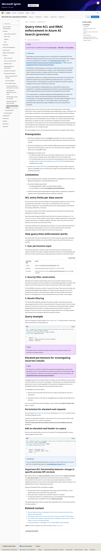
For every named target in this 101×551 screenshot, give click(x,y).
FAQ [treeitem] (5, 42)
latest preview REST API (38, 166)
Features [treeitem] (6, 39)
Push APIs (60, 161)
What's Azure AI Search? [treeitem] (10, 34)
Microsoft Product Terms (58, 61)
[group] (50, 447)
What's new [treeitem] (7, 36)
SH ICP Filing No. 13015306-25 (9, 549)
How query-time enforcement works (90, 32)
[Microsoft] (3, 13)
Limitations (86, 26)
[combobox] (10, 23)
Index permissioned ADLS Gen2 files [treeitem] (11, 102)
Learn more (59, 525)
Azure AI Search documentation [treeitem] (7, 27)
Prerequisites (86, 24)
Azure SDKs (70, 47)
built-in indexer (39, 161)
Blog (86, 549)
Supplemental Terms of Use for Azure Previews (40, 65)
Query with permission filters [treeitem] (12, 106)
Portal (88, 17)
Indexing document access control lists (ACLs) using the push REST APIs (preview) (50, 516)
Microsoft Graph (58, 268)
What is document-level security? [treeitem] (11, 77)
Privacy (39, 549)
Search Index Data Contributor (42, 413)
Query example (87, 35)
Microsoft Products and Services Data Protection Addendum (44, 63)
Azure (26, 22)
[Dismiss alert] (98, 3)
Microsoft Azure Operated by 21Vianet (53, 549)
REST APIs (61, 47)
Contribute (92, 549)
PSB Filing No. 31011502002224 (27, 549)
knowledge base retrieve (54, 464)
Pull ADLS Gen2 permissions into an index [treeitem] (11, 92)
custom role (64, 413)
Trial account (95, 17)
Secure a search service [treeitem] (10, 61)
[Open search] (97, 13)
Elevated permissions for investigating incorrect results (90, 37)
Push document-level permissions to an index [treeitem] (12, 87)
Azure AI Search (41, 22)
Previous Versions (78, 549)
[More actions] (74, 22)
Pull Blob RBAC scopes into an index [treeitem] (12, 97)
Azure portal (52, 47)
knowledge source (50, 161)
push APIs (35, 127)
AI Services (32, 22)
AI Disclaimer (69, 549)
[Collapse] (18, 20)
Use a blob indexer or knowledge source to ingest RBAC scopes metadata (48, 522)
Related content (87, 40)
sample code (53, 320)
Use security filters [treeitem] (9, 80)
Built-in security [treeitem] (8, 58)
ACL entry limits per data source (89, 29)
